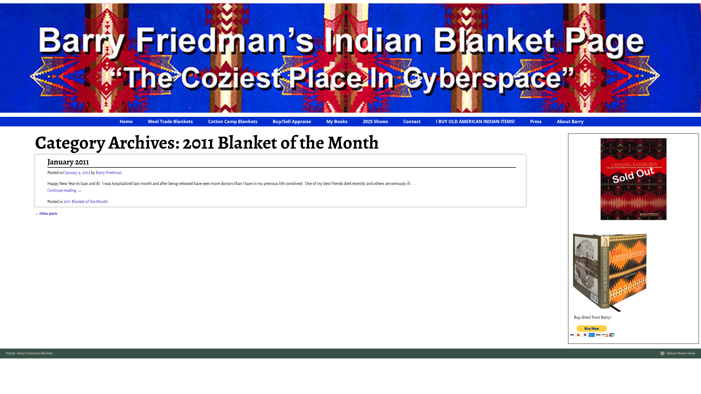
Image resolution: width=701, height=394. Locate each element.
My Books (336, 121)
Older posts (46, 214)
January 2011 (68, 161)
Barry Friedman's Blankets (35, 353)
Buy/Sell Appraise (292, 121)
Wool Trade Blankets (170, 121)
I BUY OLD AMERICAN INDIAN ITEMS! (475, 121)
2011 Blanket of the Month (86, 201)
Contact (412, 121)
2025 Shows (375, 121)
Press (536, 121)
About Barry (570, 121)
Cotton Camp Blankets (232, 121)
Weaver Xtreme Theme (681, 353)
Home (126, 121)
